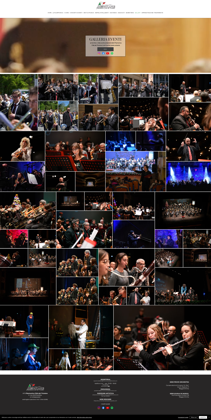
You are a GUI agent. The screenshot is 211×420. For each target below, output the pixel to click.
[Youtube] (107, 53)
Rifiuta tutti (194, 417)
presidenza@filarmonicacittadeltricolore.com (105, 390)
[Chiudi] (209, 417)
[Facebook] (103, 53)
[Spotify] (112, 53)
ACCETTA (203, 417)
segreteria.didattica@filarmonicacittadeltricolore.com (105, 380)
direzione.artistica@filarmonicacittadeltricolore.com (105, 394)
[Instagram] (99, 53)
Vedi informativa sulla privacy (84, 417)
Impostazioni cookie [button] (183, 417)
